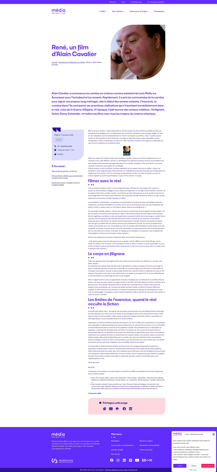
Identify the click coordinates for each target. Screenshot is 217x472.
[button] (213, 434)
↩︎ (92, 382)
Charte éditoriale (146, 450)
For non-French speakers (156, 2)
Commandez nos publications (122, 445)
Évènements (159, 11)
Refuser (194, 465)
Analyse (58, 140)
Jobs (123, 2)
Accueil (54, 62)
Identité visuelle (117, 450)
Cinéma (60, 154)
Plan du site (115, 454)
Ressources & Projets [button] (138, 11)
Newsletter (115, 441)
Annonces (112, 2)
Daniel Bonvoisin (66, 146)
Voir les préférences (207, 465)
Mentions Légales (193, 469)
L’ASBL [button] (102, 11)
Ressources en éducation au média (72, 62)
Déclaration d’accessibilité (149, 445)
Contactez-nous (136, 2)
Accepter (179, 465)
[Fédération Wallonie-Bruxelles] (62, 460)
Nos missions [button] (117, 11)
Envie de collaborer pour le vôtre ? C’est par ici (121, 470)
